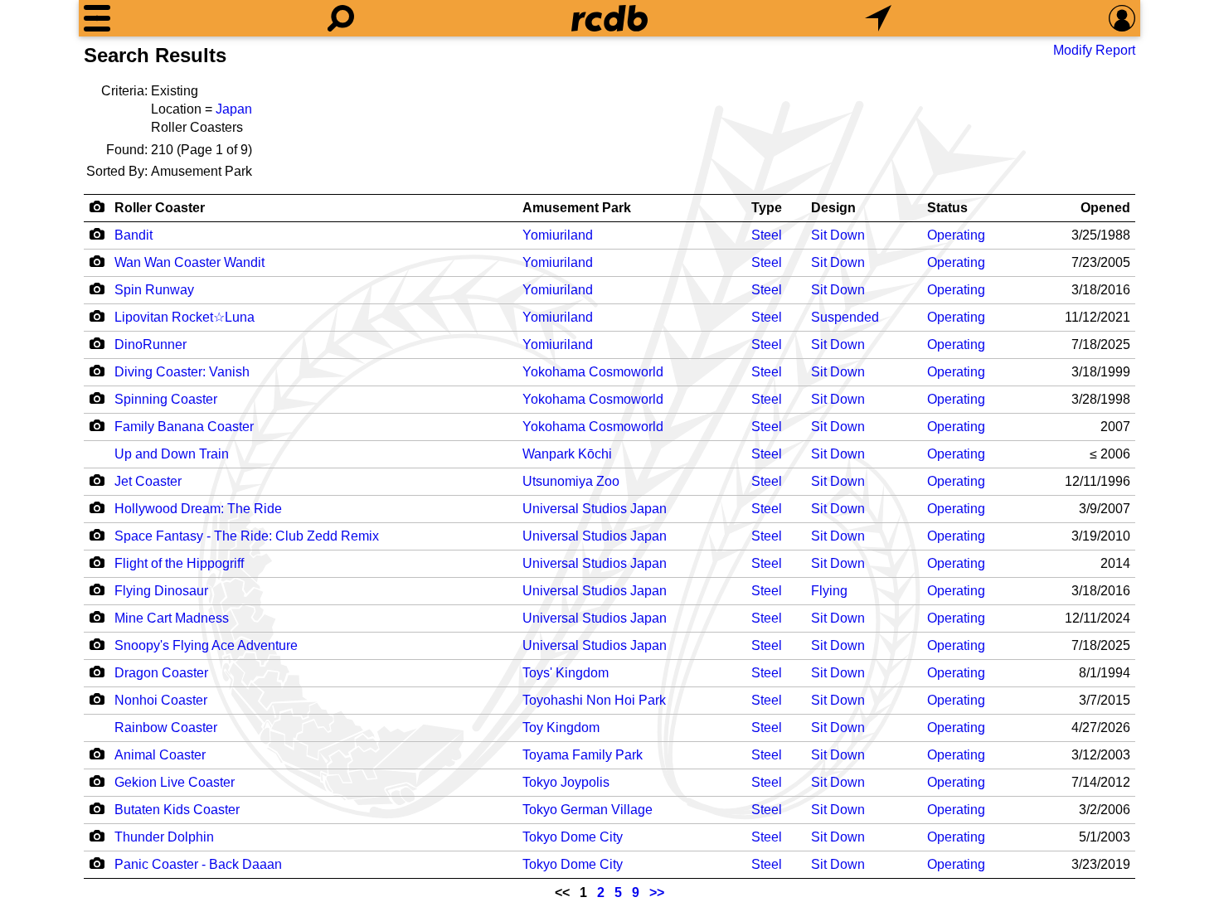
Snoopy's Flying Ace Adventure (206, 645)
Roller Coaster (159, 208)
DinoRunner (150, 344)
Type (766, 208)
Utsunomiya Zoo (570, 481)
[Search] (341, 18)
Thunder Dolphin (164, 837)
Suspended (845, 317)
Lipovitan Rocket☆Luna (184, 317)
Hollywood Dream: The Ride (198, 509)
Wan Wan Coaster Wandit (189, 262)
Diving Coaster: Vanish (182, 372)
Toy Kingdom (561, 727)
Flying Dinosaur (161, 591)
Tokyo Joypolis (566, 782)
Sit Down (838, 235)
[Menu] (97, 18)
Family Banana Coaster (184, 427)
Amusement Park (576, 208)
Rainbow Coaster (165, 727)
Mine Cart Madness (171, 618)
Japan (234, 109)
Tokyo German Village (587, 810)
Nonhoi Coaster (160, 700)
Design (833, 208)
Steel (766, 235)
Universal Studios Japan (594, 509)
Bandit (133, 235)
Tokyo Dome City (572, 837)
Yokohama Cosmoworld (592, 372)
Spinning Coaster (165, 399)
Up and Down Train (171, 454)
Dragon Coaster (161, 673)
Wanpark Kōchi (567, 454)
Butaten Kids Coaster (177, 810)
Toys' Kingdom (565, 673)
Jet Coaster (148, 481)
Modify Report (1094, 50)
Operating (956, 235)
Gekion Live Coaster (174, 782)
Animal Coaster (160, 755)
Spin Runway (154, 290)
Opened (1105, 208)
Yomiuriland (557, 235)
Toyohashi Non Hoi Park (594, 700)
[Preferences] (1122, 18)
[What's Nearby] (878, 18)
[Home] (609, 18)
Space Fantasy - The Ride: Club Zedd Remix (246, 536)
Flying (829, 591)
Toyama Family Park (582, 755)
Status (947, 208)
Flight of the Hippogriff (179, 563)
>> (656, 892)
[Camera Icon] (96, 234)
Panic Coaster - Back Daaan (198, 864)
